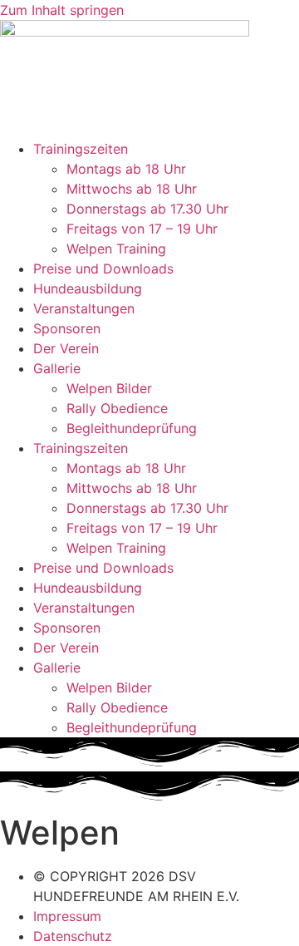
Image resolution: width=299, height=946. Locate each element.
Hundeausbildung (87, 288)
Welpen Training (116, 248)
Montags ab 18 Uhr (126, 168)
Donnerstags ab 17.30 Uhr (147, 208)
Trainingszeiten (80, 148)
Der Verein (66, 348)
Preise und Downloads (103, 268)
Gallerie (57, 368)
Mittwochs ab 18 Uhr (131, 188)
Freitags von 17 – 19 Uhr (142, 228)
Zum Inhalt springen (62, 10)
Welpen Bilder (109, 388)
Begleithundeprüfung (131, 428)
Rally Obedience (117, 408)
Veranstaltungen (84, 308)
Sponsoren (66, 328)
